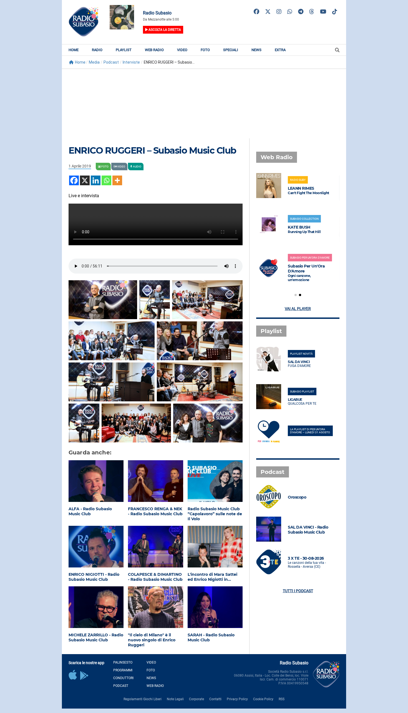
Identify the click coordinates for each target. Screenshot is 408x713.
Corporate (196, 699)
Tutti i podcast (298, 591)
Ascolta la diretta (164, 30)
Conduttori (123, 678)
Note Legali (175, 699)
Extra (280, 50)
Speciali (230, 50)
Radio (97, 50)
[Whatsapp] (106, 180)
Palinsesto (122, 662)
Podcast (111, 62)
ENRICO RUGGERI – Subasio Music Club (152, 150)
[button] (295, 295)
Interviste (131, 62)
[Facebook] (74, 180)
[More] (117, 180)
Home (74, 50)
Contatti (215, 699)
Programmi (122, 670)
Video (182, 50)
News (256, 50)
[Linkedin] (95, 180)
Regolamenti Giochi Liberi (143, 699)
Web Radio (154, 50)
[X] (85, 180)
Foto (205, 50)
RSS (281, 699)
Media (94, 62)
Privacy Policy (237, 699)
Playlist (124, 50)
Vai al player (298, 308)
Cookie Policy (263, 699)
